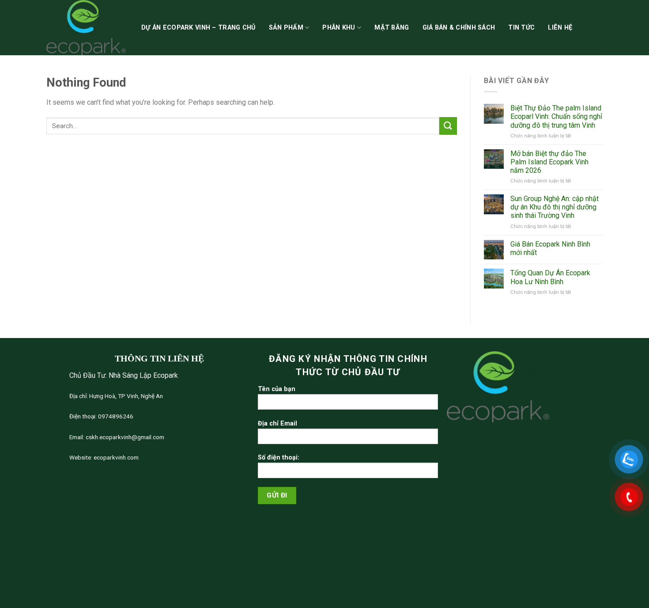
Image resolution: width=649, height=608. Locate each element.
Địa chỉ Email (277, 423)
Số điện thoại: (278, 457)
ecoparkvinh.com (115, 457)
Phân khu (338, 27)
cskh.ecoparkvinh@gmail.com (124, 437)
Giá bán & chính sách (459, 27)
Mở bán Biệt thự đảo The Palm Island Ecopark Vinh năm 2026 (549, 162)
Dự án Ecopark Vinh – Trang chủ (198, 27)
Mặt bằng (391, 27)
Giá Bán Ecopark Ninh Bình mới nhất (550, 248)
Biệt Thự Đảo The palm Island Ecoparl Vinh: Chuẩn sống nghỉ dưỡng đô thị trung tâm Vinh (556, 116)
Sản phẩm (286, 27)
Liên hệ (560, 27)
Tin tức (521, 27)
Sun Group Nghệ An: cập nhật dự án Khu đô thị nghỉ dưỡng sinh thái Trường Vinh (554, 207)
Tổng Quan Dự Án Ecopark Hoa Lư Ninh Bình (550, 277)
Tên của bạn (276, 389)
